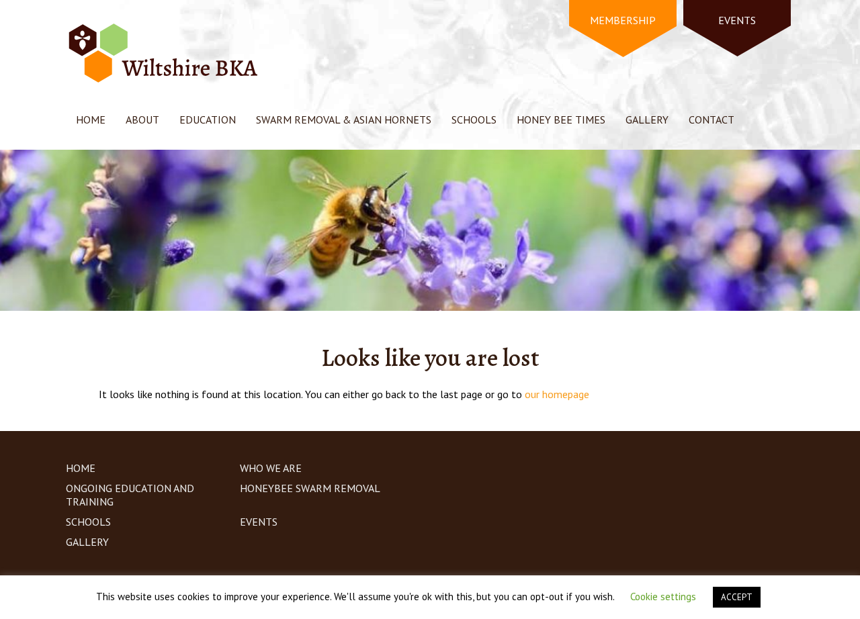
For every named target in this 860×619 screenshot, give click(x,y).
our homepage (557, 394)
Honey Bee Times (561, 119)
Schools (474, 119)
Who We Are (271, 468)
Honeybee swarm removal (310, 488)
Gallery (647, 119)
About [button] (142, 119)
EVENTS (737, 20)
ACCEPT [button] (736, 597)
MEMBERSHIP (623, 20)
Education (207, 119)
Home (90, 119)
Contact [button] (711, 119)
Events (258, 521)
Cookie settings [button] (663, 596)
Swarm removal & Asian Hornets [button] (343, 119)
